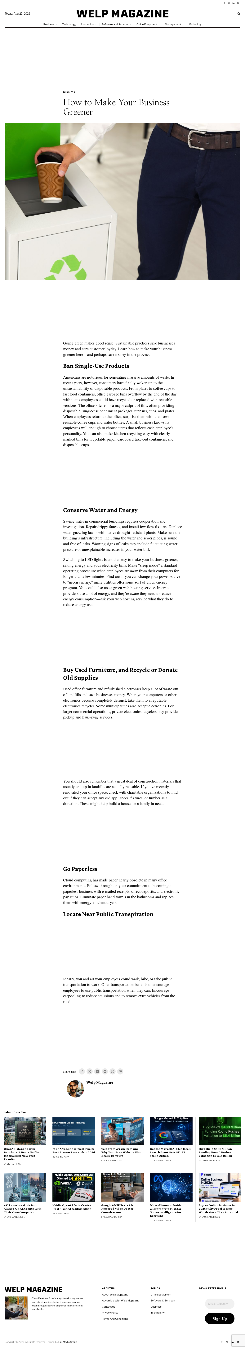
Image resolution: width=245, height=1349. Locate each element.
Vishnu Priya (13, 1164)
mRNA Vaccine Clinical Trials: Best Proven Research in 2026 (73, 1150)
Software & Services (163, 1300)
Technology (158, 1312)
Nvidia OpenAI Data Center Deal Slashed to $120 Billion (71, 1206)
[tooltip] (224, 3)
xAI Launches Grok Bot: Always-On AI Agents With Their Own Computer (22, 1208)
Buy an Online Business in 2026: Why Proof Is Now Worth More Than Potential (218, 1208)
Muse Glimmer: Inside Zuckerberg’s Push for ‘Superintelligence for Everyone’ (166, 1210)
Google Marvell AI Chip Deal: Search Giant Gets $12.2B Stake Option (170, 1152)
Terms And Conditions (115, 1318)
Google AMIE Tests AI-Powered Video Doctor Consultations (117, 1208)
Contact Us (108, 1306)
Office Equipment (161, 1294)
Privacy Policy (110, 1312)
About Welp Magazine (115, 1294)
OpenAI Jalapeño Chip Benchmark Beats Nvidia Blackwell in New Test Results (21, 1154)
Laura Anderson (113, 1160)
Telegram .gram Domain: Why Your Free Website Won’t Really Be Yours (122, 1152)
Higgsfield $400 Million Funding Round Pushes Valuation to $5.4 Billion (215, 1152)
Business (69, 92)
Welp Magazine (100, 1082)
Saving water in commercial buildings (93, 521)
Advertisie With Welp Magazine (120, 1300)
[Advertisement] (122, 56)
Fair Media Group (67, 1342)
